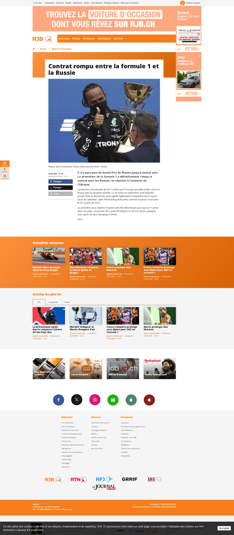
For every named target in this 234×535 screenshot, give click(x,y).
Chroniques (104, 38)
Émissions (89, 38)
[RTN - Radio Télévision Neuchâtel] (78, 479)
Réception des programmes (133, 426)
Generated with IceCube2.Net (163, 507)
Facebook (58, 400)
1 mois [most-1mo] (67, 302)
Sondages (66, 463)
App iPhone (131, 400)
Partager (57, 181)
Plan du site (67, 509)
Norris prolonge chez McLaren (119, 268)
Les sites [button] (38, 3)
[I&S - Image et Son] (154, 479)
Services (118, 38)
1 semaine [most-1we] (52, 302)
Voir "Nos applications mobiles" (160, 368)
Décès (86, 3)
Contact (124, 452)
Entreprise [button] (49, 3)
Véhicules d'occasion (129, 3)
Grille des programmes (72, 434)
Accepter (224, 528)
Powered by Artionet (141, 507)
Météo (94, 434)
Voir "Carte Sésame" (49, 368)
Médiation (125, 445)
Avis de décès (97, 448)
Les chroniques (68, 426)
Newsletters (113, 400)
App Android (149, 400)
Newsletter (125, 456)
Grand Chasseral (69, 437)
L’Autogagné (67, 456)
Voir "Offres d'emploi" (86, 368)
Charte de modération (130, 448)
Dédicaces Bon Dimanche (73, 445)
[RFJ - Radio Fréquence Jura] (104, 479)
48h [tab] (39, 302)
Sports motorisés (62, 48)
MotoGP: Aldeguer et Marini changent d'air (82, 328)
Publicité (124, 434)
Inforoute (60, 3)
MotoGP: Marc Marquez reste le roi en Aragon (46, 268)
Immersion (66, 441)
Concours (66, 467)
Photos (76, 38)
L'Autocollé (66, 459)
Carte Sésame (96, 3)
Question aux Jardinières (72, 452)
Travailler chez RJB (128, 437)
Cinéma (94, 426)
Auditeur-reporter (193, 3)
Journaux (64, 38)
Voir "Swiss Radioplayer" (123, 368)
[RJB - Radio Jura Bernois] (53, 479)
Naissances (77, 3)
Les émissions (68, 423)
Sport (43, 48)
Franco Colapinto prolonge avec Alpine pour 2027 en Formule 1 (159, 270)
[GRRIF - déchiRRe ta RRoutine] (129, 479)
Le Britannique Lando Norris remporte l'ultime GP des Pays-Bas (47, 329)
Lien (55, 194)
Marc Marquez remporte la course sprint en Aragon (84, 270)
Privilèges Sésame (111, 3)
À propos (125, 423)
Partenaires (126, 441)
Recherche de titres (70, 430)
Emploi (68, 3)
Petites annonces (98, 437)
